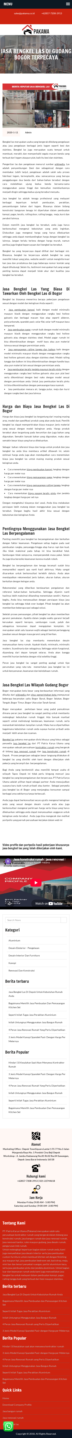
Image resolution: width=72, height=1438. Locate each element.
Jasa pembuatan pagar (19, 329)
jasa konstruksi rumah (54, 751)
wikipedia (60, 164)
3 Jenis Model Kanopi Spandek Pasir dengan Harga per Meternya (36, 1330)
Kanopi (12, 963)
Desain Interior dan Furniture (24, 955)
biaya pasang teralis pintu (42, 493)
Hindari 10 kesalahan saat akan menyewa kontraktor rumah (33, 1346)
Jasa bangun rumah (12, 1411)
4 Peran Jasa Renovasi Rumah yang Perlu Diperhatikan (37, 1029)
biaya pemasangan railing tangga (43, 485)
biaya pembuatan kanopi (39, 469)
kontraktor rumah (44, 747)
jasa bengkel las (22, 743)
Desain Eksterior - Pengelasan (24, 948)
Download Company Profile (17, 1404)
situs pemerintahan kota (44, 694)
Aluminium (14, 940)
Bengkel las (8, 739)
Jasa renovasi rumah (13, 1417)
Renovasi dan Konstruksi (22, 970)
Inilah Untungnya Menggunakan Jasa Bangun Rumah (35, 1022)
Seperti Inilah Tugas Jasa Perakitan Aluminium (32, 1014)
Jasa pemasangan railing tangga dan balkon (31, 349)
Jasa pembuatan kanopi (22, 309)
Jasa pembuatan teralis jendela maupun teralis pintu (34, 369)
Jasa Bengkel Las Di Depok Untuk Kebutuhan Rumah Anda (33, 1294)
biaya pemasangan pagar (39, 477)
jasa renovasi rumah (25, 751)
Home (6, 1398)
